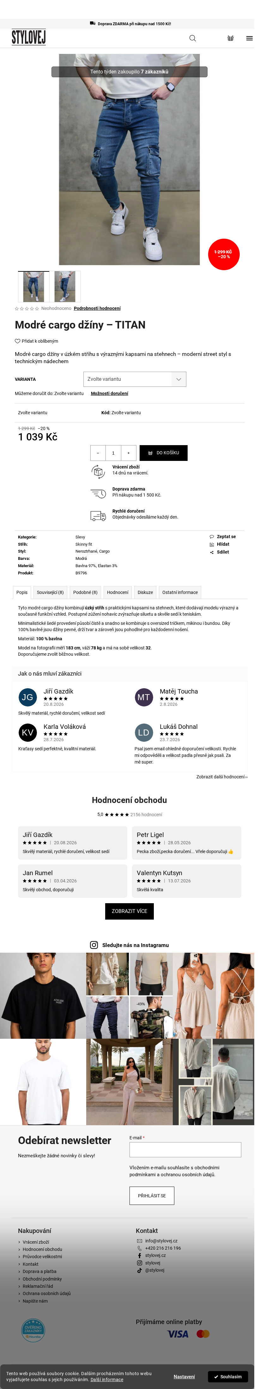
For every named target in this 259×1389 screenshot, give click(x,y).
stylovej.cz (155, 1255)
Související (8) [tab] (50, 592)
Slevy (80, 537)
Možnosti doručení (109, 393)
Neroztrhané (86, 551)
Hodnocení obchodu (129, 800)
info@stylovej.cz (161, 1240)
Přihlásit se (152, 1195)
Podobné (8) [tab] (85, 592)
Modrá (81, 558)
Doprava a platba (40, 1271)
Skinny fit (83, 544)
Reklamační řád (38, 1286)
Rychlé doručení (128, 511)
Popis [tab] (21, 592)
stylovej (152, 1262)
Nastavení (184, 1377)
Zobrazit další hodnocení (220, 776)
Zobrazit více (129, 911)
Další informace (107, 1379)
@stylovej (154, 1270)
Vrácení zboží (126, 466)
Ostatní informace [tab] (180, 592)
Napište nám (35, 1301)
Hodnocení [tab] (117, 592)
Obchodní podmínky (42, 1278)
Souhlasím (231, 1376)
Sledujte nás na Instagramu (135, 945)
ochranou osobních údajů (187, 1174)
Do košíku (168, 452)
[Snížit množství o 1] (98, 453)
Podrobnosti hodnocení (97, 308)
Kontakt (31, 1264)
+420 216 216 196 (163, 1248)
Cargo (104, 551)
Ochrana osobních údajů (47, 1293)
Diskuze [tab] (145, 592)
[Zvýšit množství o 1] (128, 453)
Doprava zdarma (128, 488)
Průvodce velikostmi (42, 1256)
